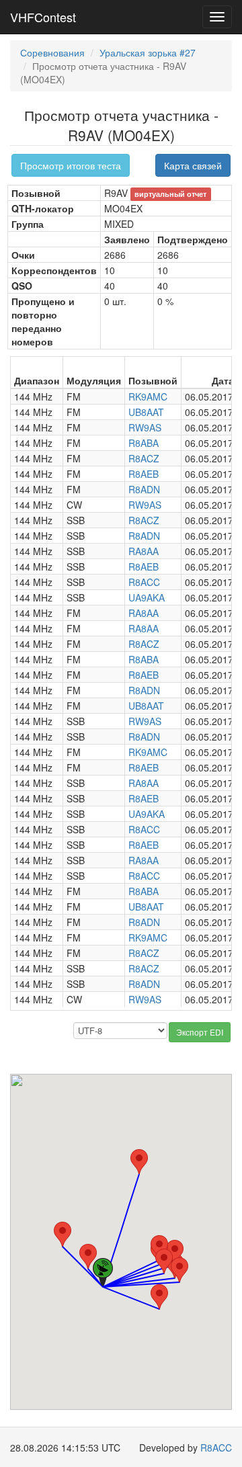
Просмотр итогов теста (70, 165)
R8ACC (144, 582)
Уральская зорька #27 (147, 52)
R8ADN (144, 489)
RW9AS (144, 427)
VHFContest (43, 17)
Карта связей (193, 165)
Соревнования (52, 52)
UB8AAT (146, 412)
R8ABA (143, 443)
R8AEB (143, 473)
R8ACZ (143, 458)
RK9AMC (147, 396)
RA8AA (143, 551)
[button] (159, 1296)
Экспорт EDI (199, 1032)
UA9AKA (146, 597)
